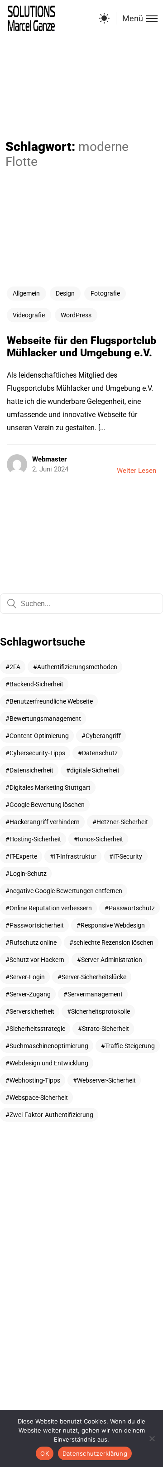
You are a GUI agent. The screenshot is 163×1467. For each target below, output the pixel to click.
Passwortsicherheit (37, 925)
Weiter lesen (136, 470)
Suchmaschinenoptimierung (49, 1045)
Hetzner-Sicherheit (122, 822)
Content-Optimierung (39, 735)
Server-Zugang (30, 994)
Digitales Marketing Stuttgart (50, 787)
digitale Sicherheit (95, 770)
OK (44, 1453)
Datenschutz (100, 753)
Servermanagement (95, 994)
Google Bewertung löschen (47, 804)
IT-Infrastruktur (75, 856)
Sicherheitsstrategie (37, 1028)
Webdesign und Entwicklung (49, 1063)
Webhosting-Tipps (35, 1080)
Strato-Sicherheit (105, 1028)
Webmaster (49, 459)
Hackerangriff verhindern (45, 822)
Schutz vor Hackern (37, 959)
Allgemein (26, 293)
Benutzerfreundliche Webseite (51, 701)
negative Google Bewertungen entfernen (66, 890)
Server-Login (27, 977)
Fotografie (105, 293)
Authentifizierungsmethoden (77, 666)
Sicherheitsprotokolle (100, 1011)
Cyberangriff (103, 735)
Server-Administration (111, 959)
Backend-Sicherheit (36, 684)
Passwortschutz (132, 908)
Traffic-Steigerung (130, 1045)
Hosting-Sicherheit (35, 839)
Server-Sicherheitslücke (94, 977)
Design (65, 293)
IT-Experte (23, 856)
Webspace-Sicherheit (39, 1097)
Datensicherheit (31, 770)
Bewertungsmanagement (45, 718)
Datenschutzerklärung (94, 1453)
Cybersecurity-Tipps (37, 753)
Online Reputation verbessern (51, 908)
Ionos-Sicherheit (100, 839)
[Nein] (151, 1438)
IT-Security (127, 856)
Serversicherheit (32, 1011)
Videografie (29, 315)
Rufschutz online (33, 942)
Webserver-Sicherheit (106, 1080)
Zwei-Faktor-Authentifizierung (51, 1114)
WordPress (76, 315)
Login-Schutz (28, 873)
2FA (15, 666)
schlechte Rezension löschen (113, 942)
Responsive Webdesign (113, 925)
